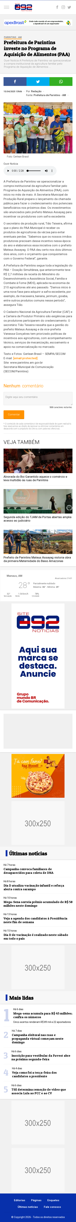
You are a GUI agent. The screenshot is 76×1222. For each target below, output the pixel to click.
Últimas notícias (28, 1207)
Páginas (36, 1200)
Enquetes (53, 1200)
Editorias (19, 1200)
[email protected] (25, 358)
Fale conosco (52, 1207)
